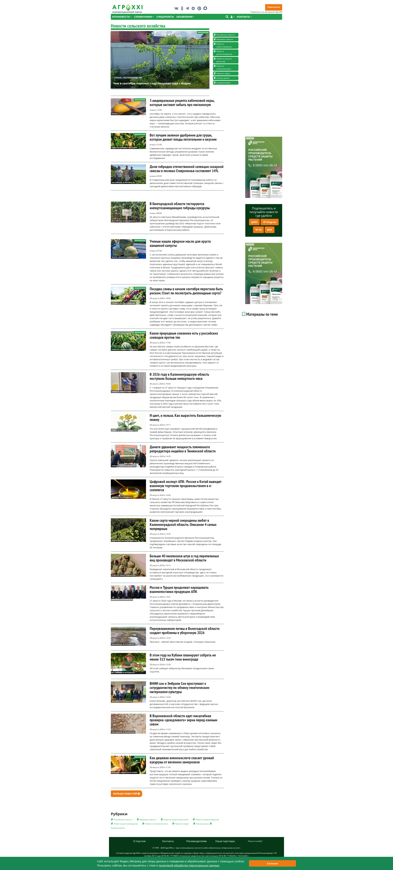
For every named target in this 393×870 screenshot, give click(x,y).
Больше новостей (125, 793)
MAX (269, 229)
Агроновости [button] (121, 16)
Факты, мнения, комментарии (125, 257)
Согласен (272, 863)
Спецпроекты (165, 16)
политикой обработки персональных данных (189, 865)
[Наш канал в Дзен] (194, 8)
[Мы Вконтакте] (177, 8)
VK (260, 229)
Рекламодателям (196, 841)
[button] (232, 17)
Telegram (270, 222)
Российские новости (225, 34)
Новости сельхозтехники (223, 67)
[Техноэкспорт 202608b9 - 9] (263, 167)
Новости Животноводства (124, 391)
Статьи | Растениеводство (128, 77)
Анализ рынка (222, 78)
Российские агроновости (123, 182)
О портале (139, 841)
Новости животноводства (224, 45)
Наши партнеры (225, 841)
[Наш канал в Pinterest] (200, 8)
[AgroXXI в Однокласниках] (183, 8)
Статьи (115, 114)
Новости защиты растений (224, 60)
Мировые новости (224, 39)
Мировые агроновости (122, 497)
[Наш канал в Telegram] (188, 8)
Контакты (168, 841)
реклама (250, 138)
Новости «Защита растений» (125, 147)
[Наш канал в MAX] (206, 8)
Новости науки (223, 73)
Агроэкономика (223, 82)
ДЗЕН (254, 222)
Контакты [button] (243, 16)
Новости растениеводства (224, 52)
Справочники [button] (143, 16)
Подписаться (273, 7)
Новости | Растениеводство (124, 430)
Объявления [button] (184, 16)
